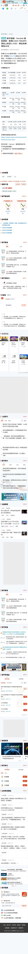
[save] (20, 8)
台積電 (7, 781)
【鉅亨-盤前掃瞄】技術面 (14, 361)
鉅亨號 (14, 925)
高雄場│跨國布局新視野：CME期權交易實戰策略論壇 (16, 272)
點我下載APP (19, 153)
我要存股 (24, 184)
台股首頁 (18, 184)
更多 (25, 420)
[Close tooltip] (23, 12)
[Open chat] (25, 9)
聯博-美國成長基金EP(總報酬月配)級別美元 (11, 687)
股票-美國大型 (9, 691)
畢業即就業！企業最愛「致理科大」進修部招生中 (23, 343)
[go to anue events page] (21, 5)
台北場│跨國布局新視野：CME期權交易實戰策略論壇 (16, 259)
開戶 (25, 689)
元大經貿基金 (4, 703)
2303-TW (12, 56)
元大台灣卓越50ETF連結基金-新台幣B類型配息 (12, 695)
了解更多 (24, 196)
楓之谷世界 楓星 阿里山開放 (14, 343)
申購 (25, 697)
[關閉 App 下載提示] (1, 2)
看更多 (24, 242)
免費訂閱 (24, 905)
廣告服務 (7, 928)
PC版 (4, 925)
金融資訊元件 (14, 928)
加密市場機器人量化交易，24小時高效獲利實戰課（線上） (16, 265)
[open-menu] (1, 5)
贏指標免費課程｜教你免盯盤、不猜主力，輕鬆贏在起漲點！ (16, 252)
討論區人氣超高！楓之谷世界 (23, 361)
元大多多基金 (4, 709)
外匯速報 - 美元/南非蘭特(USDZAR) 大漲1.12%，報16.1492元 (4, 361)
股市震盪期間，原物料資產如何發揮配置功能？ (3, 343)
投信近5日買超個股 (7, 230)
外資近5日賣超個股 (7, 227)
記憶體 (7, 777)
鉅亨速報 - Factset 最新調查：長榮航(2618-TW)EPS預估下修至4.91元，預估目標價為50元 (15, 325)
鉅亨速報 (5, 34)
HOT (7, 251)
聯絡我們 (21, 928)
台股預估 (11, 34)
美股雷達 (8, 508)
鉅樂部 (18, 925)
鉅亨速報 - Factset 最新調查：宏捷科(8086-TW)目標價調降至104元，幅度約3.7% (15, 317)
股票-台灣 (8, 699)
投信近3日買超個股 (7, 233)
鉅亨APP (9, 925)
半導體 (7, 785)
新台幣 (7, 94)
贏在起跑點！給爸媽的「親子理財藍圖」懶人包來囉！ (14, 181)
